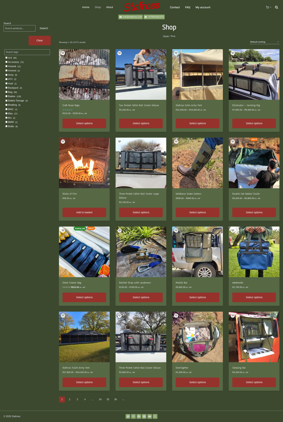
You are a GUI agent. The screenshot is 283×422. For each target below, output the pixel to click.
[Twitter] (155, 416)
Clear (39, 40)
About (109, 7)
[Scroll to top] (276, 412)
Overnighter (182, 367)
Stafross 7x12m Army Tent (76, 367)
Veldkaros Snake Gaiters (188, 193)
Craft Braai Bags (70, 105)
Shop (98, 7)
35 (108, 399)
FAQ (187, 7)
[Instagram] (144, 416)
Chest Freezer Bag (71, 282)
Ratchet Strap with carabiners (135, 282)
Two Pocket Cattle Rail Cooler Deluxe (139, 105)
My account (203, 7)
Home (85, 7)
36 (115, 399)
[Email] (133, 416)
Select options (84, 123)
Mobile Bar (181, 282)
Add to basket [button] (84, 212)
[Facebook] (138, 416)
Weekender (237, 282)
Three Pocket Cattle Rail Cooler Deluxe (140, 367)
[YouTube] (149, 416)
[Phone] (128, 416)
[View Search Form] (276, 7)
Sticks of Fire (69, 193)
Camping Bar (239, 367)
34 (100, 399)
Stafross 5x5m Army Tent (189, 105)
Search (7, 23)
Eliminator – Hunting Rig (246, 105)
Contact (175, 7)
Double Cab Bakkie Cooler (246, 193)
